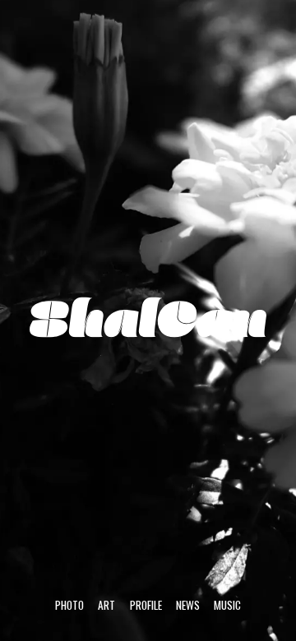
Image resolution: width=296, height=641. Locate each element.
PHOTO (69, 605)
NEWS (188, 605)
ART (106, 605)
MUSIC (227, 605)
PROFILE (146, 605)
